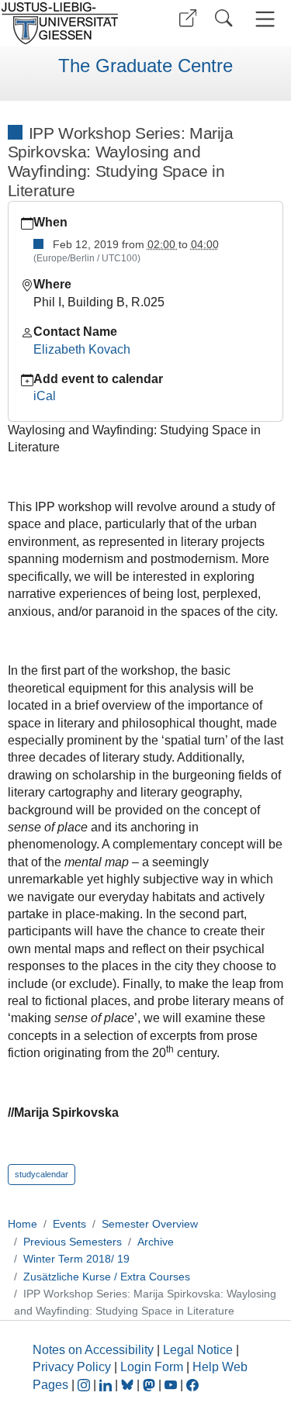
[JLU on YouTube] (172, 1384)
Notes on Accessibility (95, 1349)
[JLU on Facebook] (192, 1384)
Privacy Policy (72, 1366)
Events (69, 1224)
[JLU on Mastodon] (150, 1384)
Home (22, 1224)
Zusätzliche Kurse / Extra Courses (106, 1276)
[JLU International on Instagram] (85, 1384)
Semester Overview (150, 1224)
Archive (155, 1241)
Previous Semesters (72, 1241)
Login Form (151, 1366)
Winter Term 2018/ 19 (76, 1259)
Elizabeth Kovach (81, 349)
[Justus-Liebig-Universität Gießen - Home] (70, 23)
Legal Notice (198, 1349)
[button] (187, 18)
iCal (44, 396)
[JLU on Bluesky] (129, 1384)
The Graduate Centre (145, 65)
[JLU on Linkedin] (107, 1384)
